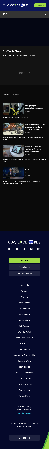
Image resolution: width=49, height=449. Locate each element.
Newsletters (24, 267)
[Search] (31, 5)
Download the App (24, 338)
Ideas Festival (24, 343)
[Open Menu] (45, 14)
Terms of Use (24, 390)
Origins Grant (24, 349)
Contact (24, 291)
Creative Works (24, 361)
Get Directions (24, 413)
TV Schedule (24, 314)
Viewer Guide (24, 320)
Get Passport (24, 326)
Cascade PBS (22, 423)
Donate (40, 5)
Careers (24, 297)
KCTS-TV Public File (24, 373)
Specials (6, 95)
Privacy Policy (24, 396)
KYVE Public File (24, 378)
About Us (24, 285)
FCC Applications (24, 384)
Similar (16, 95)
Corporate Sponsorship (24, 355)
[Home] (24, 242)
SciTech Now (12, 51)
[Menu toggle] (4, 5)
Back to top (24, 438)
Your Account (24, 308)
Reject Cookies (24, 273)
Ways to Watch (24, 332)
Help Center (24, 303)
